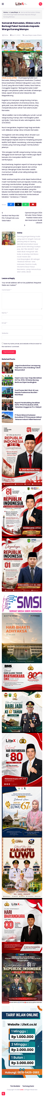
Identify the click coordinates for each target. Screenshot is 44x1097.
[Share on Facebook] (11, 204)
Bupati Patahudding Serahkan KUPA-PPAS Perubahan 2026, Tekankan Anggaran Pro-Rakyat (28, 405)
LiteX (22, 1090)
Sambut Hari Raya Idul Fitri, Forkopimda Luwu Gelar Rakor (10, 218)
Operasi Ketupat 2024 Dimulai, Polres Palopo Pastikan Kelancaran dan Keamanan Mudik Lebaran (33, 218)
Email (4, 323)
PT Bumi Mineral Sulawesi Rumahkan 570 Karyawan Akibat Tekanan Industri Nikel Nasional (28, 417)
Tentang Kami (28, 1086)
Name (5, 313)
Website (5, 333)
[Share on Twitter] (18, 204)
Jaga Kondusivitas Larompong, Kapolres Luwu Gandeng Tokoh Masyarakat (28, 367)
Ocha (6, 35)
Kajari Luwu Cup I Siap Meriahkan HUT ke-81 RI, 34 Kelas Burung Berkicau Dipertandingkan (28, 380)
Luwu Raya (28, 35)
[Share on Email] (33, 204)
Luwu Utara (37, 35)
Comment (6, 290)
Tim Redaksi (15, 1086)
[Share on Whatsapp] (25, 204)
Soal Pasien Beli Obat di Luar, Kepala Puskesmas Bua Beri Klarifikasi (27, 392)
